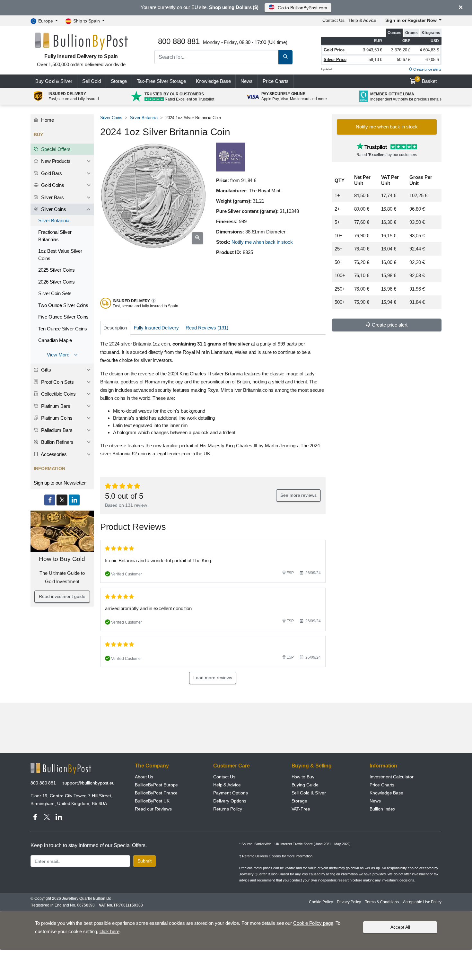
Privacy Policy (349, 902)
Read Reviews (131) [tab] (207, 327)
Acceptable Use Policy (422, 902)
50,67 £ (403, 59)
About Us (144, 776)
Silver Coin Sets (55, 293)
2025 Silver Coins (56, 270)
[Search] (285, 57)
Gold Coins (52, 185)
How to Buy (303, 776)
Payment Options (230, 792)
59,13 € (375, 59)
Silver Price (335, 59)
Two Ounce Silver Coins (63, 305)
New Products (55, 161)
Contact (333, 20)
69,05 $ (432, 59)
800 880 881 (43, 782)
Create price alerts (426, 69)
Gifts (45, 369)
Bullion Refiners (57, 442)
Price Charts (382, 784)
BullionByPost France (156, 792)
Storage (119, 81)
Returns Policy (227, 808)
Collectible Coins (58, 394)
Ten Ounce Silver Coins (62, 328)
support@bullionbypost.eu (88, 782)
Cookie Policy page (313, 923)
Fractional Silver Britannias (55, 235)
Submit (144, 860)
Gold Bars (51, 173)
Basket (427, 80)
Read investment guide (62, 596)
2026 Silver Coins (56, 282)
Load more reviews (212, 677)
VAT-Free (301, 808)
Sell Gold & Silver (309, 792)
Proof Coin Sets (57, 382)
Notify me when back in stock (262, 242)
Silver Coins (111, 117)
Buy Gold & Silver (53, 81)
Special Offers (55, 149)
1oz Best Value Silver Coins (60, 254)
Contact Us (224, 776)
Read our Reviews (153, 808)
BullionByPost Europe (156, 784)
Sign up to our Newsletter (60, 483)
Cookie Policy (321, 902)
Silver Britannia (144, 117)
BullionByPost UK (152, 800)
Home (47, 120)
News (246, 81)
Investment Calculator (391, 776)
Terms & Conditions (382, 902)
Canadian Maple (55, 340)
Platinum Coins (56, 418)
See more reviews (298, 495)
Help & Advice (362, 20)
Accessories (53, 454)
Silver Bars (52, 197)
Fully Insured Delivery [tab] (156, 327)
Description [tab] (115, 327)
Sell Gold (91, 81)
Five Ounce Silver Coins (63, 317)
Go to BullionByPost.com (302, 7)
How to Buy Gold (62, 559)
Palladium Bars (56, 430)
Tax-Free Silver (161, 81)
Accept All (400, 927)
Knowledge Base (213, 81)
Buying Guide (305, 784)
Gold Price (334, 50)
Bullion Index (382, 808)
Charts (276, 81)
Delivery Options (229, 800)
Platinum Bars (55, 406)
